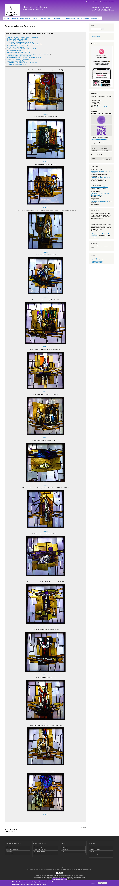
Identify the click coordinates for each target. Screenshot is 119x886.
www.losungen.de (103, 237)
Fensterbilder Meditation (98, 260)
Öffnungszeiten (103, 2)
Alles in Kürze (9, 847)
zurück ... (45, 113)
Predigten (94, 258)
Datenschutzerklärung (95, 849)
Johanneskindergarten (95, 854)
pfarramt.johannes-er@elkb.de (101, 107)
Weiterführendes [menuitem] (94, 18)
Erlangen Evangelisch (39, 847)
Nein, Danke (102, 883)
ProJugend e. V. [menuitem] (58, 18)
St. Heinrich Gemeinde (39, 851)
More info (43, 884)
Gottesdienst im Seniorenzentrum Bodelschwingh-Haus (100, 194)
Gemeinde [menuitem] (34, 18)
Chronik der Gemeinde (97, 261)
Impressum (92, 847)
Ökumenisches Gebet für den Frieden (100, 177)
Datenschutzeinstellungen (59, 879)
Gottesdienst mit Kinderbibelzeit (99, 187)
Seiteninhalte (65, 849)
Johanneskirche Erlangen (34, 7)
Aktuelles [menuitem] (13, 18)
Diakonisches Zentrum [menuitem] (83, 18)
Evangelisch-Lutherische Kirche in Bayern (44, 854)
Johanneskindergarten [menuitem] (69, 18)
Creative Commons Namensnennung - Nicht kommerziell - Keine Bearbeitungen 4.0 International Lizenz (59, 877)
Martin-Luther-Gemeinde (40, 849)
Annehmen (94, 883)
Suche (63, 851)
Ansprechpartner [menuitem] (23, 18)
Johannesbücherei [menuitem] (45, 18)
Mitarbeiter (8, 851)
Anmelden (111, 2)
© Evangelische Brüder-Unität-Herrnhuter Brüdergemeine (101, 234)
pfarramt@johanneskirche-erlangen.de (105, 10)
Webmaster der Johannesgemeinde (79, 869)
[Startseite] (12, 10)
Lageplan (64, 847)
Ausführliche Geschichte (12, 849)
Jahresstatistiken (10, 854)
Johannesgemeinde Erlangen (54, 875)
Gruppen (95, 2)
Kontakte (88, 2)
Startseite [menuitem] (6, 18)
